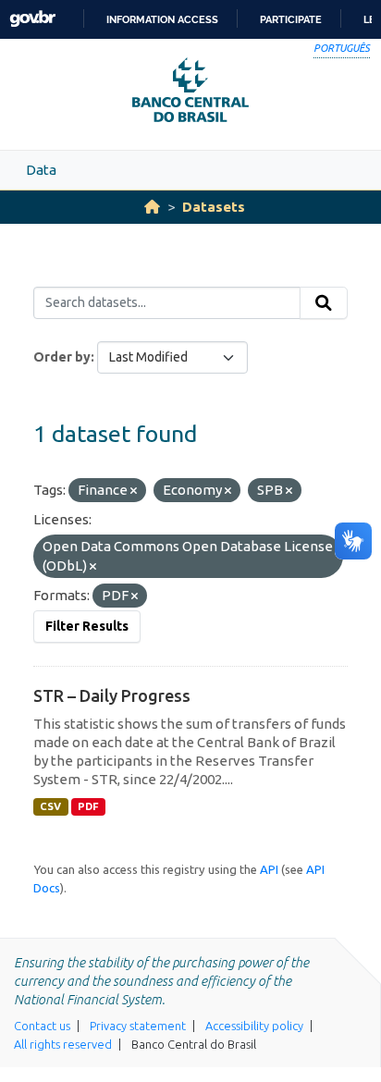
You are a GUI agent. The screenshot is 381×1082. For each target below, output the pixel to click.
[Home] (152, 207)
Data (41, 170)
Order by (62, 357)
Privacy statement (138, 1025)
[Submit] (324, 303)
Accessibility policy (254, 1025)
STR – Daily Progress (111, 695)
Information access (162, 19)
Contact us (42, 1025)
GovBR (32, 19)
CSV (50, 806)
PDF (88, 806)
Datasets (213, 207)
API (269, 869)
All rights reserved (63, 1044)
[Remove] (133, 491)
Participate (291, 19)
